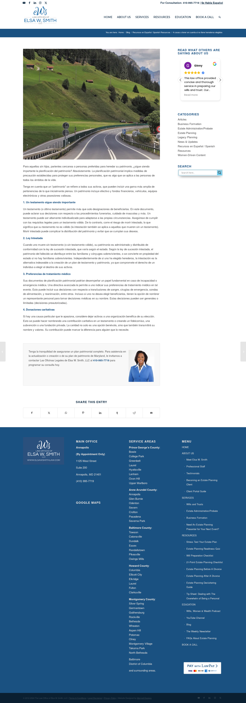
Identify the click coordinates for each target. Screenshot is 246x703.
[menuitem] (108, 17)
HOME (185, 447)
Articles (182, 119)
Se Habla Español (212, 3)
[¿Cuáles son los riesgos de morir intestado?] (3, 351)
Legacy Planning (187, 137)
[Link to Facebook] (29, 2)
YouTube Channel (195, 617)
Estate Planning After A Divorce (203, 576)
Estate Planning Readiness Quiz (203, 548)
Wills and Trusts (194, 504)
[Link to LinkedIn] (34, 2)
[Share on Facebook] (31, 413)
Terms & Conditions (77, 698)
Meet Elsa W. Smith (196, 459)
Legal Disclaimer (95, 698)
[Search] (219, 17)
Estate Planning (187, 133)
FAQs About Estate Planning (201, 638)
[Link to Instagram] (40, 2)
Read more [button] (191, 95)
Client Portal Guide (196, 491)
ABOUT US (188, 453)
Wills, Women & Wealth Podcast (203, 611)
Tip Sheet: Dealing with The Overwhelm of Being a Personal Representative (202, 598)
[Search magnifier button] (219, 172)
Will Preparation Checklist (199, 555)
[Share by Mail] (151, 413)
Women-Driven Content (191, 155)
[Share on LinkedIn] (100, 413)
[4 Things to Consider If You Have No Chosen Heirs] (243, 351)
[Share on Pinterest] (83, 413)
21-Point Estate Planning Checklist (204, 562)
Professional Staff (195, 466)
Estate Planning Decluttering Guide (201, 585)
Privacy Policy (110, 698)
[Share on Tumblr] (117, 413)
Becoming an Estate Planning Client (201, 482)
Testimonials (193, 473)
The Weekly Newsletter (198, 631)
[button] (220, 80)
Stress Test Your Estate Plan (201, 541)
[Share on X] (49, 413)
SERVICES (188, 497)
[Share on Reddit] (134, 413)
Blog (188, 624)
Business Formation (189, 124)
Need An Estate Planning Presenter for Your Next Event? (202, 527)
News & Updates (188, 141)
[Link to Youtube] (24, 2)
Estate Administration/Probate (195, 128)
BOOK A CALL (190, 644)
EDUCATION (188, 604)
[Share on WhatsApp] (66, 413)
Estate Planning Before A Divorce (204, 569)
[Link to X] (45, 2)
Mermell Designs (144, 698)
